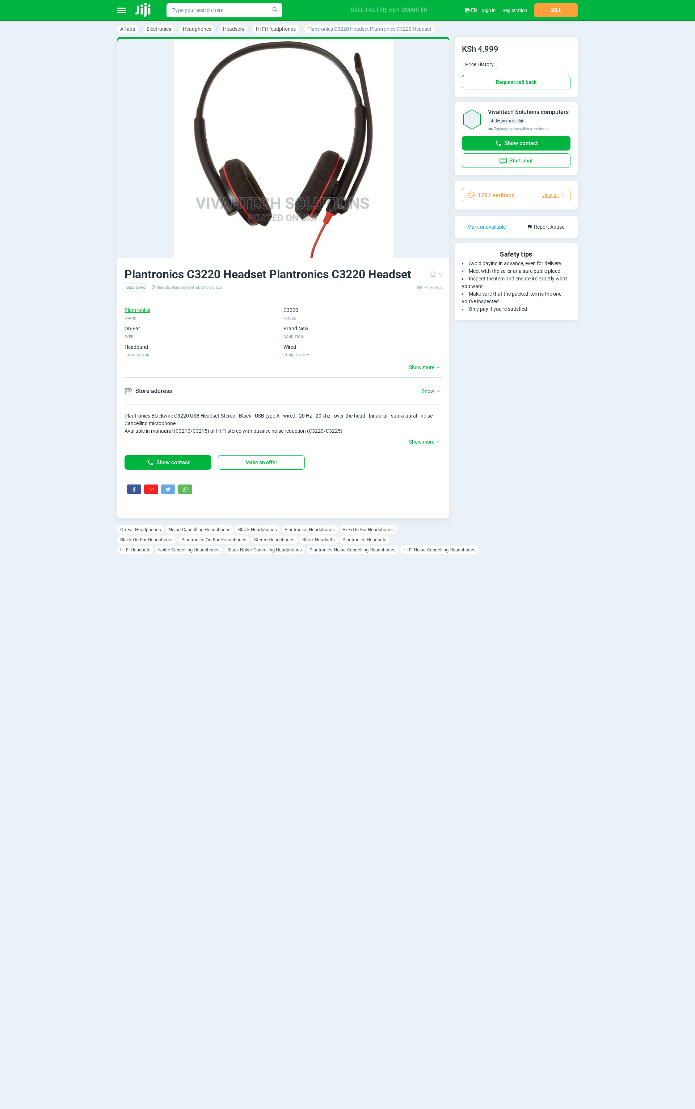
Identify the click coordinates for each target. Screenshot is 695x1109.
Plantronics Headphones (310, 529)
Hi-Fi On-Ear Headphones (368, 529)
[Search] (275, 10)
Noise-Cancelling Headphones (200, 529)
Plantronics (137, 310)
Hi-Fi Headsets (135, 550)
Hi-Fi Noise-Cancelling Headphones (439, 550)
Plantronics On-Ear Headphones (214, 539)
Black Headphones (257, 529)
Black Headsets (318, 539)
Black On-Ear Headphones (147, 539)
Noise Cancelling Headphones (189, 550)
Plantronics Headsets (364, 539)
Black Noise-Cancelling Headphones (264, 550)
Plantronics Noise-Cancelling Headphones (352, 550)
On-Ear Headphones (140, 529)
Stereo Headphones (274, 539)
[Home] (143, 10)
